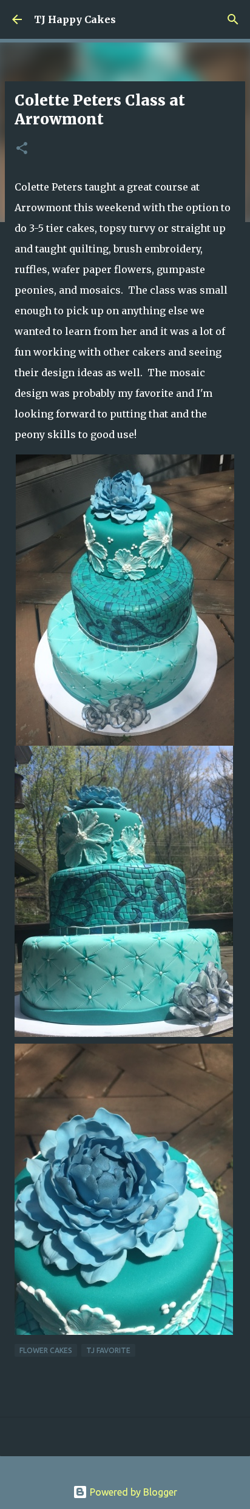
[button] (22, 149)
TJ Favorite (108, 1350)
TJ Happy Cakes (75, 19)
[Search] (233, 19)
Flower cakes (45, 1350)
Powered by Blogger (132, 1492)
